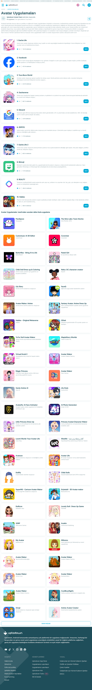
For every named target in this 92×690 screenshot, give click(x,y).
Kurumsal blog (9, 677)
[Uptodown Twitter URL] (13, 649)
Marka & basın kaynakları (12, 674)
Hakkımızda (8, 661)
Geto (84, 1)
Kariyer (6, 680)
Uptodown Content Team (14, 17)
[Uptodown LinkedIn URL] (21, 649)
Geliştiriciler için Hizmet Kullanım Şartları (73, 671)
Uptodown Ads (37, 670)
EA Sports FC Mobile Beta (46, 1)
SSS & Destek (36, 677)
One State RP (6, 1)
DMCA (62, 674)
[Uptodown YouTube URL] (5, 649)
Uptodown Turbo (40, 674)
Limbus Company (14, 1)
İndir (86, 49)
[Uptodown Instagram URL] (17, 649)
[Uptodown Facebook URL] (25, 649)
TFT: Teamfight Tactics (58, 1)
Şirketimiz (7, 664)
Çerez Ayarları (64, 667)
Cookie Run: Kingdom (77, 1)
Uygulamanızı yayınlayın (40, 664)
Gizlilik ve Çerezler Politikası (69, 664)
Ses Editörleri (68, 1)
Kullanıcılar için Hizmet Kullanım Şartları (73, 661)
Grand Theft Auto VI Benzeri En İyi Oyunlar (29, 1)
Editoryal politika (10, 667)
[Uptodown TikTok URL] (9, 649)
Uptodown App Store (39, 661)
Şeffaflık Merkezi (10, 670)
